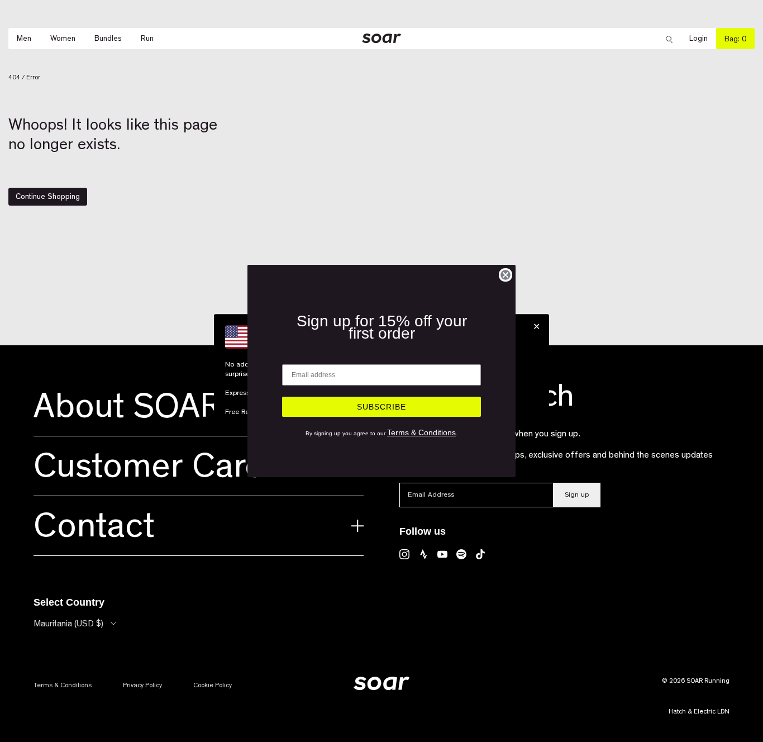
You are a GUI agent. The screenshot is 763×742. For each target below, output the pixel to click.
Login (702, 39)
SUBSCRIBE (381, 406)
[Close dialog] (505, 274)
